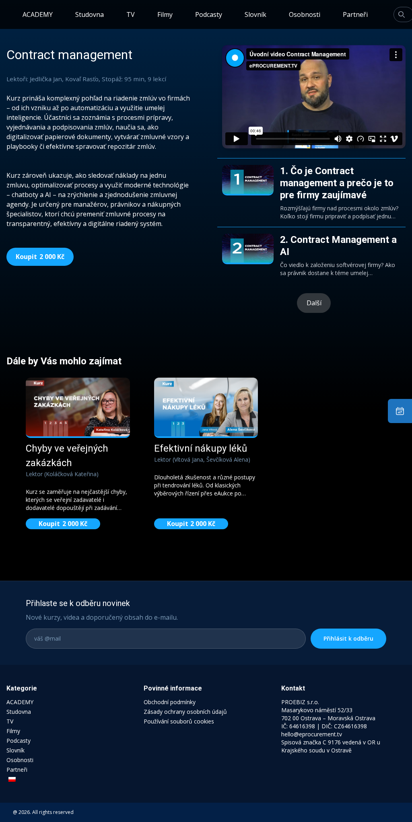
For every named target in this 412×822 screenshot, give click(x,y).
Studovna (89, 14)
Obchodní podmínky (170, 702)
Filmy (165, 14)
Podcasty (208, 14)
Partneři (355, 14)
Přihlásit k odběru (348, 638)
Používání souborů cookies (179, 721)
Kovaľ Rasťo (82, 79)
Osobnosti (304, 14)
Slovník (255, 14)
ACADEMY (38, 14)
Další (314, 302)
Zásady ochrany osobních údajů (185, 711)
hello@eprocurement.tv (311, 734)
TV (130, 14)
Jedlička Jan (46, 79)
